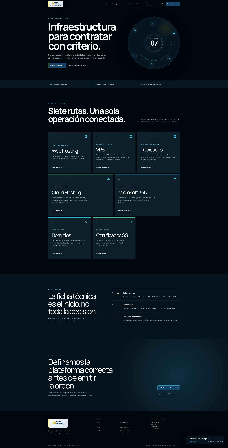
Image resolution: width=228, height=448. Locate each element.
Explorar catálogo (56, 65)
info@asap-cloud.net (125, 433)
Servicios (106, 4)
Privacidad (147, 445)
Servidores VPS (124, 427)
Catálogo (115, 4)
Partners (131, 4)
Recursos (140, 4)
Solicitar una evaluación (167, 388)
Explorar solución (57, 167)
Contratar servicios (172, 4)
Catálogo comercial (100, 425)
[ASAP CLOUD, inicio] (55, 4)
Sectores (123, 4)
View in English (192, 441)
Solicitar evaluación (125, 430)
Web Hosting (123, 425)
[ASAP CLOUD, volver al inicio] (58, 423)
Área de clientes (159, 4)
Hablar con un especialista (77, 65)
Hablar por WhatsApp (168, 394)
